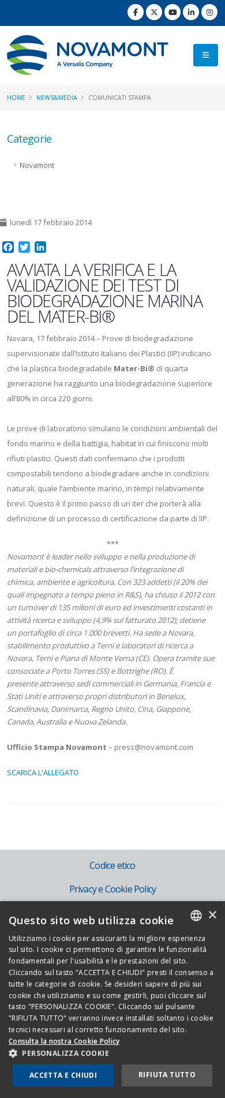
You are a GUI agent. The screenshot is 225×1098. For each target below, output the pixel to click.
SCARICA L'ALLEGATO (43, 772)
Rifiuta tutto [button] (167, 1075)
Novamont (37, 165)
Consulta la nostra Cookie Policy (64, 1041)
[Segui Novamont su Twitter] (154, 12)
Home (16, 98)
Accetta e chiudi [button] (63, 1075)
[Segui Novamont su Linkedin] (191, 12)
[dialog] (112, 999)
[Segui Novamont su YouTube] (172, 12)
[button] (112, 1053)
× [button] (212, 915)
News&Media (56, 98)
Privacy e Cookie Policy (112, 889)
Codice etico (112, 865)
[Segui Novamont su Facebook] (135, 12)
